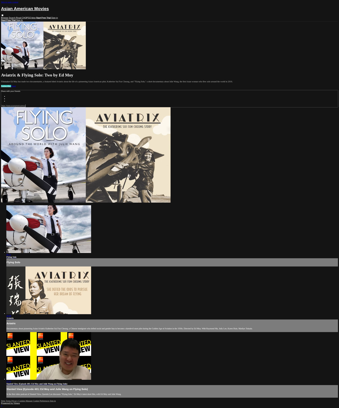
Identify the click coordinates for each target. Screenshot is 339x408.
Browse (5, 18)
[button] (2, 15)
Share (13, 86)
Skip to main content (9, 2)
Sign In (19, 20)
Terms (8, 401)
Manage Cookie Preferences (38, 401)
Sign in (54, 18)
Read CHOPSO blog (26, 18)
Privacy (14, 401)
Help (3, 401)
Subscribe (6, 86)
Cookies (22, 401)
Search (12, 18)
